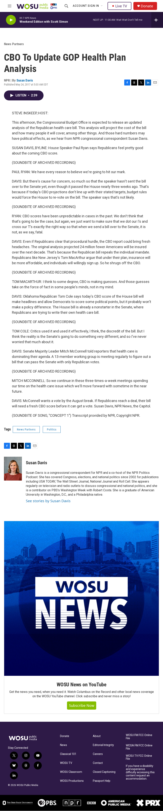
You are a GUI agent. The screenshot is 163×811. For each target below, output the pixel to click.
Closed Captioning (104, 771)
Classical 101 (68, 754)
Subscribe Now (81, 705)
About (97, 736)
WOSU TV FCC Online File (139, 757)
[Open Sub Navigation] (102, 6)
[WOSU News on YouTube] (81, 598)
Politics (51, 429)
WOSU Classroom (71, 771)
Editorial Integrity (103, 745)
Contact (98, 762)
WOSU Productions (72, 780)
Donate (147, 6)
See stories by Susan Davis (48, 500)
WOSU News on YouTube (81, 685)
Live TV (121, 6)
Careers (98, 754)
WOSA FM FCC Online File (139, 747)
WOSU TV (66, 762)
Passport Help (101, 780)
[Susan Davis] (13, 469)
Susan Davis (24, 80)
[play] (11, 20)
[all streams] (157, 20)
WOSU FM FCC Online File (139, 737)
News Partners (14, 44)
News (63, 745)
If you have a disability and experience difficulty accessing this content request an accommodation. (140, 772)
